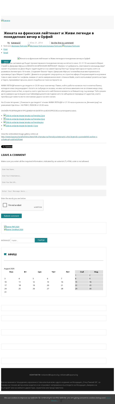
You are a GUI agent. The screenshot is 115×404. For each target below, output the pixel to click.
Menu (2, 32)
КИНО (6, 61)
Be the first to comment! (62, 42)
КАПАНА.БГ (5, 240)
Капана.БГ (16, 42)
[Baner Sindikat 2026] (13, 229)
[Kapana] (5, 20)
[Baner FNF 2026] (11, 226)
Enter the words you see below (13, 198)
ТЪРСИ (41, 240)
